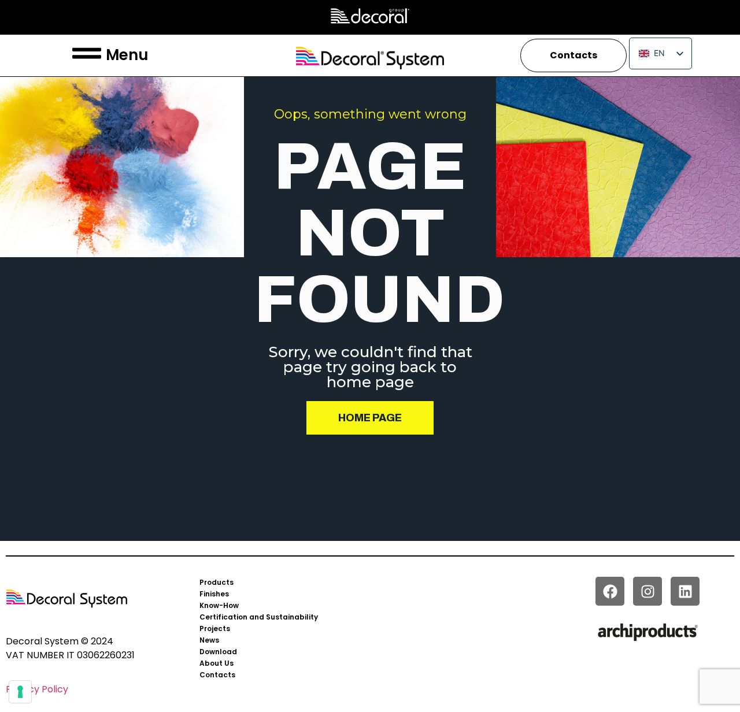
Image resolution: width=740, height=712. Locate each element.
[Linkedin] (685, 591)
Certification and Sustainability (258, 617)
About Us (216, 663)
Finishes (214, 594)
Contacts (217, 675)
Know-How (219, 605)
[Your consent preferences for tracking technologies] (20, 692)
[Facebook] (609, 591)
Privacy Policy (37, 689)
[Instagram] (647, 591)
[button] (86, 55)
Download (218, 652)
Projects (214, 628)
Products (216, 582)
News (209, 640)
